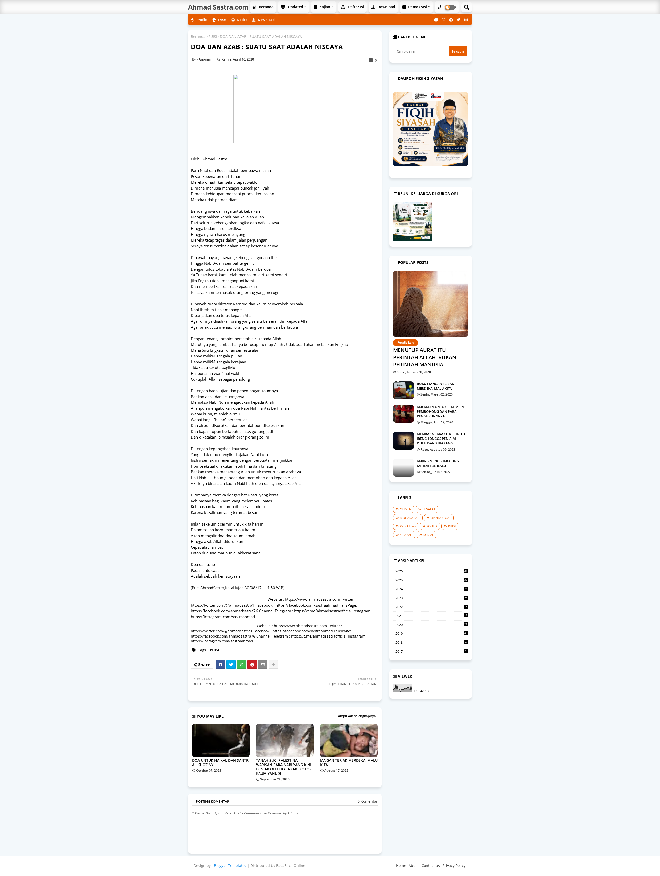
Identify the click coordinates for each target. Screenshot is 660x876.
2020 (431, 625)
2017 (431, 651)
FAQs (221, 19)
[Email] (262, 664)
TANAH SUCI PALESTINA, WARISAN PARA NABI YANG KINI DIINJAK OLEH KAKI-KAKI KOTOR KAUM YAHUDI (284, 767)
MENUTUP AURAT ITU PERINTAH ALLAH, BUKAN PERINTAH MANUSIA (424, 357)
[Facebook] (220, 664)
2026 (431, 571)
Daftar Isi (355, 6)
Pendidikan (408, 526)
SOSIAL (428, 535)
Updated (295, 6)
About (414, 865)
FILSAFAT (428, 509)
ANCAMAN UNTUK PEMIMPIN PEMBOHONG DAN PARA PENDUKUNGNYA (440, 411)
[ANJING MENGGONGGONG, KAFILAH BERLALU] (403, 468)
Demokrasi (417, 6)
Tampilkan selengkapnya (356, 716)
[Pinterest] (252, 664)
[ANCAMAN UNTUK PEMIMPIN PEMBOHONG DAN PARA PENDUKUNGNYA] (403, 414)
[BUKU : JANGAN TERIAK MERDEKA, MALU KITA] (403, 390)
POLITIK (431, 526)
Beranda (266, 6)
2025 (431, 580)
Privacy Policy (453, 865)
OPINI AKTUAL (441, 518)
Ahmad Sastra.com (218, 7)
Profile (201, 19)
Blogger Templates (230, 865)
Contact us (431, 865)
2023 (431, 598)
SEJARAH (406, 535)
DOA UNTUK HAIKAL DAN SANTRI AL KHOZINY (221, 762)
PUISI (212, 36)
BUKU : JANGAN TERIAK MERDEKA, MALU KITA (435, 386)
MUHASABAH (410, 518)
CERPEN (405, 509)
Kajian (324, 6)
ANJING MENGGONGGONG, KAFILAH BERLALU (438, 463)
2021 (431, 616)
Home (401, 865)
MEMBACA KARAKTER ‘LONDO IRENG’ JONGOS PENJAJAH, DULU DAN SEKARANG (441, 438)
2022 (431, 607)
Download (385, 6)
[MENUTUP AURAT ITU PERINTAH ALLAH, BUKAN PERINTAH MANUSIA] (430, 304)
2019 (431, 633)
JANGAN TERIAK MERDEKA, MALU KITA (349, 762)
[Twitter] (231, 664)
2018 (431, 642)
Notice (241, 19)
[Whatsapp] (241, 664)
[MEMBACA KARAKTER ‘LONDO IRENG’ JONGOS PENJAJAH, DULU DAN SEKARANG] (403, 441)
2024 (431, 589)
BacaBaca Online (290, 865)
